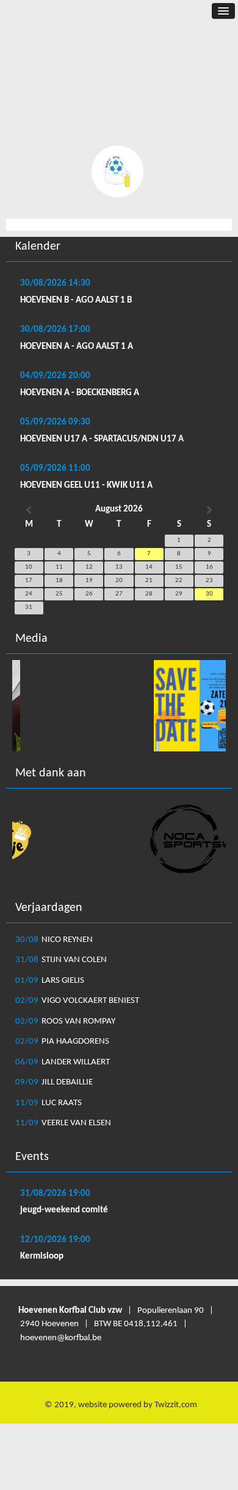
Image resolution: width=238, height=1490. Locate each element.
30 (209, 594)
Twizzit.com (175, 1405)
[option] (119, 705)
